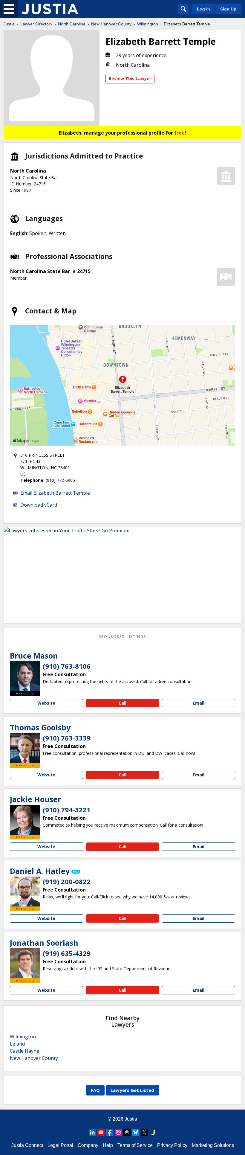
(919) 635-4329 (67, 953)
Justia (9, 24)
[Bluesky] (135, 1132)
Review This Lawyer (130, 78)
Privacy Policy (172, 1145)
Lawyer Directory (36, 24)
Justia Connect (27, 1145)
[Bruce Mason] (25, 676)
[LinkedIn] (92, 1132)
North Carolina (71, 24)
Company (88, 1145)
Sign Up (228, 9)
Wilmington (147, 24)
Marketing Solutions (213, 1145)
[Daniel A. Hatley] (25, 891)
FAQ (95, 1090)
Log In (203, 9)
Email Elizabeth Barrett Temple (55, 493)
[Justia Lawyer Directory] (50, 9)
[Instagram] (118, 1132)
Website (46, 703)
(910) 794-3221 (67, 809)
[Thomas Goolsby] (25, 748)
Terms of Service (135, 1145)
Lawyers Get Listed (132, 1090)
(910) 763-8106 (67, 666)
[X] (144, 1132)
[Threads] (127, 1132)
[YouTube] (101, 1132)
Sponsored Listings (122, 636)
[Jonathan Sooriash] (25, 963)
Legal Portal (60, 1145)
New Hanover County (111, 24)
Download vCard (38, 505)
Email (198, 703)
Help (108, 1145)
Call (122, 703)
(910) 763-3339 (67, 737)
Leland (17, 1043)
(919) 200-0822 (67, 881)
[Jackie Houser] (25, 820)
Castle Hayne (24, 1051)
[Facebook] (109, 1132)
